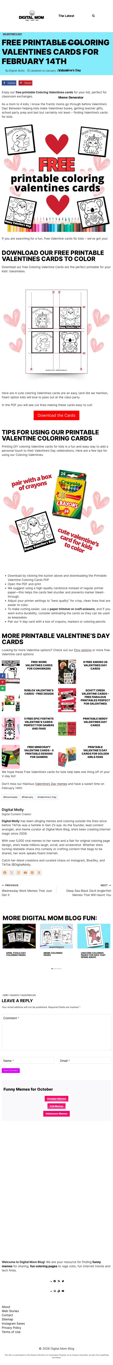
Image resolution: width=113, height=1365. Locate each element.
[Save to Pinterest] (3, 682)
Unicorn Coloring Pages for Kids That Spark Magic (93, 955)
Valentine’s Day (69, 70)
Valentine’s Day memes (51, 784)
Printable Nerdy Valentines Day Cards (95, 722)
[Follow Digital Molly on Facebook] (5, 873)
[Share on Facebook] (3, 676)
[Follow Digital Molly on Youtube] (25, 873)
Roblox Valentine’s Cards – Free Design (39, 692)
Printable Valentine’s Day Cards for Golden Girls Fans (95, 752)
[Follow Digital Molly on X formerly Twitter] (12, 873)
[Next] (107, 945)
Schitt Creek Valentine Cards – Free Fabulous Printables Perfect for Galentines (95, 697)
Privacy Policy (11, 1328)
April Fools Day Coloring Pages (16, 954)
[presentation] (11, 672)
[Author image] (3, 70)
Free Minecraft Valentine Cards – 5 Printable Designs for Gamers (39, 752)
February (27, 797)
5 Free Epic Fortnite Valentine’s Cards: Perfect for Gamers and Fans (39, 723)
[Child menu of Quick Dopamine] (72, 43)
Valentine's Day (12, 34)
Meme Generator (70, 97)
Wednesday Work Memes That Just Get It (27, 890)
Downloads (10, 797)
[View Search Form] (93, 16)
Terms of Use (11, 1332)
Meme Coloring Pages (53, 954)
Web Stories (10, 1311)
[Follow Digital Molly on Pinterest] (32, 873)
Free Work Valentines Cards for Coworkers (39, 665)
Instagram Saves (13, 1323)
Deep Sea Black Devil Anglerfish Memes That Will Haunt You (88, 890)
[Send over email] (3, 688)
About (6, 1307)
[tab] (52, 968)
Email (65, 1061)
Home (5, 995)
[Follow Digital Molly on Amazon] (39, 873)
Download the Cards (56, 415)
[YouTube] (63, 1291)
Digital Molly (17, 70)
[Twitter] (63, 1281)
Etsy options (82, 650)
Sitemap (7, 1319)
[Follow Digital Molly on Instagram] (18, 873)
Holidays (14, 995)
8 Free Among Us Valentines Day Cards (95, 665)
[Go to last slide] (6, 945)
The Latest (66, 16)
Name (8, 1061)
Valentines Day (28, 995)
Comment (11, 1018)
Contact (7, 1315)
